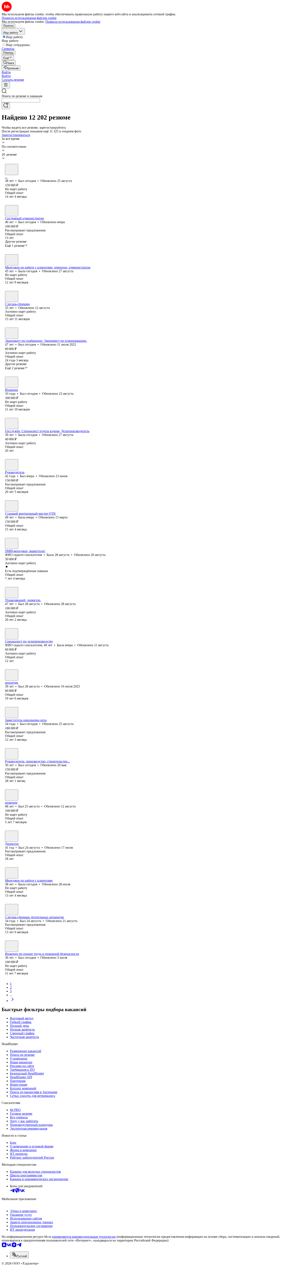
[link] (9, 62)
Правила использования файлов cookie (72, 21)
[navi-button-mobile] (6, 85)
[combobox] (21, 100)
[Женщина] (11, 259)
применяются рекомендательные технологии (84, 1236)
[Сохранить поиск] (6, 105)
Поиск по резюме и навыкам (22, 96)
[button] (6, 72)
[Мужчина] (11, 169)
